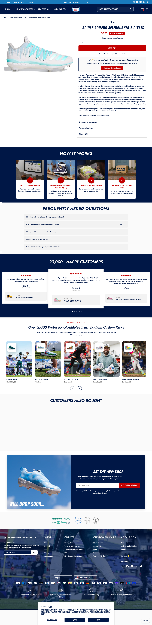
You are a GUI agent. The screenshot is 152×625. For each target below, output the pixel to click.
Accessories (48, 556)
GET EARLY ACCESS (129, 485)
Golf (45, 549)
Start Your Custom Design (112, 68)
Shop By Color (43, 9)
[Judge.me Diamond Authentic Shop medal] (78, 520)
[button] (142, 9)
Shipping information (112, 122)
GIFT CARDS (29, 2)
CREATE (69, 537)
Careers (124, 553)
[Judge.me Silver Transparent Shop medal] (87, 520)
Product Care (98, 553)
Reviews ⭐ (125, 556)
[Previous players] (72, 388)
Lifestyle (47, 553)
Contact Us (97, 546)
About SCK (112, 134)
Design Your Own (60, 9)
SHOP (48, 537)
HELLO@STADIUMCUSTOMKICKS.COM (22, 538)
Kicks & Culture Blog (129, 546)
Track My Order (99, 556)
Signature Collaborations (73, 549)
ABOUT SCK (128, 537)
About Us (124, 543)
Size (80, 43)
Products (19, 18)
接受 (75, 620)
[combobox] (115, 9)
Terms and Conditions (99, 493)
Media (123, 549)
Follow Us (124, 561)
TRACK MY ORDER (18, 2)
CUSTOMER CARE (104, 537)
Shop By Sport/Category (24, 9)
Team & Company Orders (73, 546)
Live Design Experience (73, 556)
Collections (12, 18)
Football (47, 546)
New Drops (7, 9)
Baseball (47, 543)
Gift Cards (68, 553)
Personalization (112, 128)
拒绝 (98, 620)
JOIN (34, 552)
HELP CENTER (7, 2)
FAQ (95, 549)
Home (5, 18)
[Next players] (79, 388)
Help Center (98, 543)
